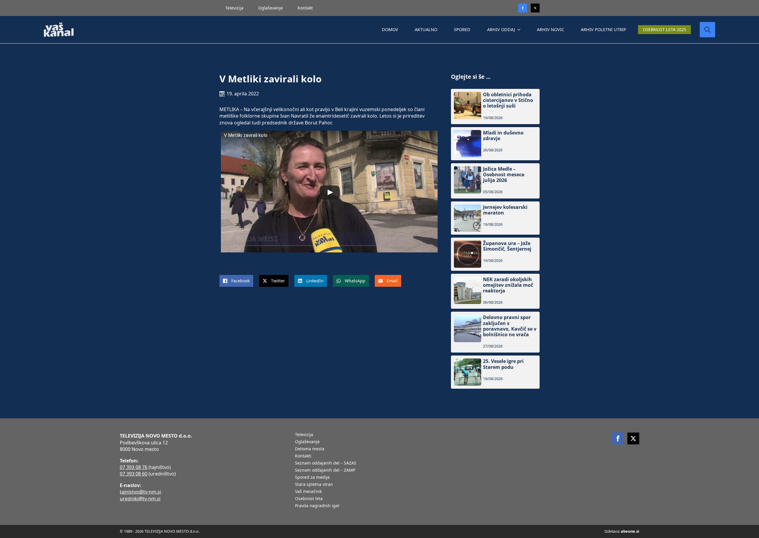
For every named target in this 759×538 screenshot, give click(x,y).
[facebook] (618, 438)
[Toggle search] (707, 29)
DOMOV (390, 29)
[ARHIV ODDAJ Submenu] (520, 29)
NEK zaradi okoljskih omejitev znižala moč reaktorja (508, 285)
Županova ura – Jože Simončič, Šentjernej (507, 246)
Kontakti (303, 456)
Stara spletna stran (314, 484)
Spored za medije (312, 477)
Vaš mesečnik (308, 491)
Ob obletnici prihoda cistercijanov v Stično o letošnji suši (508, 100)
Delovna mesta (309, 449)
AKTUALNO (426, 29)
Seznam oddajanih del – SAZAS (325, 463)
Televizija (234, 8)
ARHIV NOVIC (550, 29)
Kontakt (305, 8)
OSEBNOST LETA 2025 (664, 29)
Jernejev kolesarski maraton (505, 210)
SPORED (462, 29)
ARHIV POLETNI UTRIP (603, 29)
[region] (77, 491)
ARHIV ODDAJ (501, 29)
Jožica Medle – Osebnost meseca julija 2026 (503, 174)
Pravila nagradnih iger (317, 506)
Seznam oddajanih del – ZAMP (325, 470)
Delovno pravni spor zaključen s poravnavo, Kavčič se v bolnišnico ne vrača (509, 326)
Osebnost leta (309, 499)
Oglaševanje (270, 8)
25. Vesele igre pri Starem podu (503, 364)
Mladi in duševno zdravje (503, 135)
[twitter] (535, 8)
